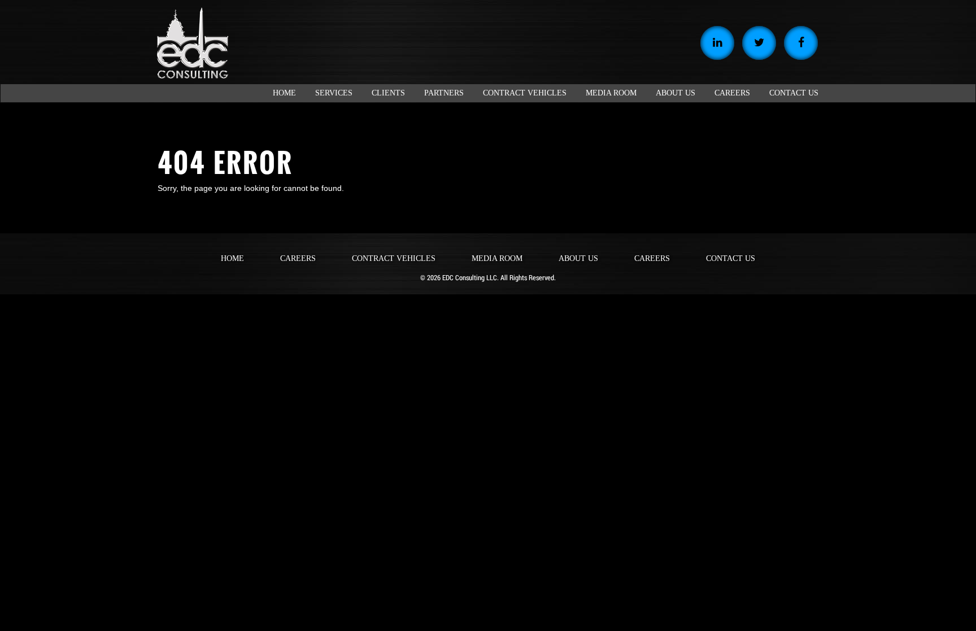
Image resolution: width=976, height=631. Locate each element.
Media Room (497, 258)
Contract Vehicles (393, 258)
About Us (578, 258)
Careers (298, 258)
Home (232, 258)
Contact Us (730, 258)
